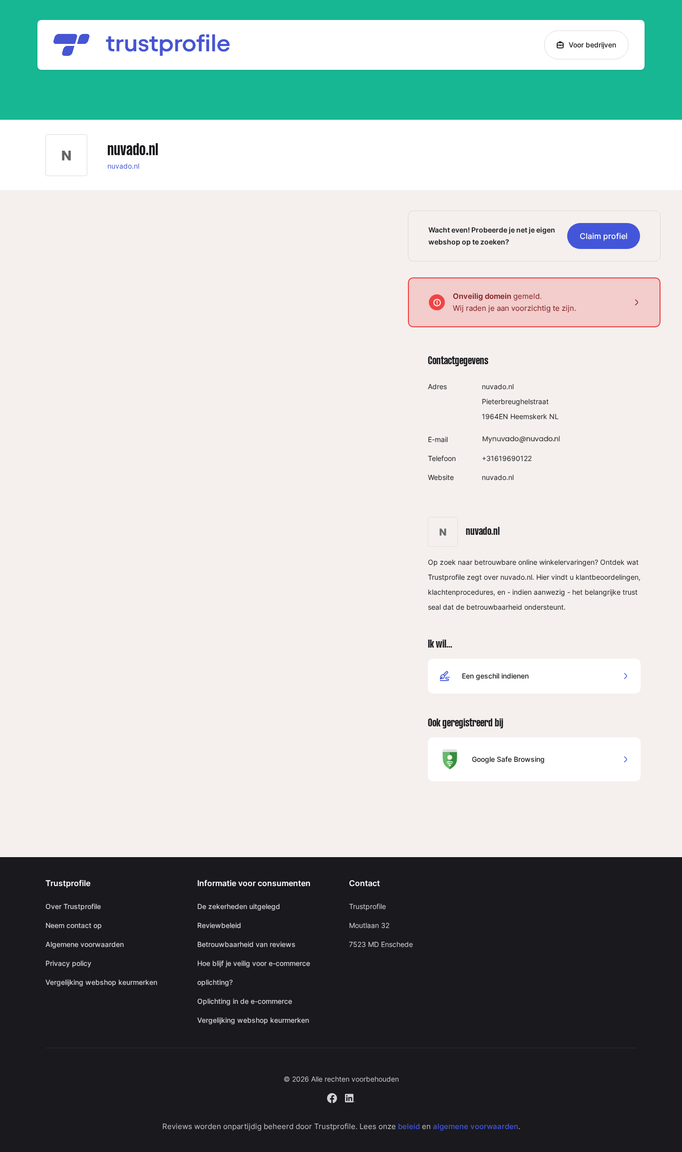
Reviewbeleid (219, 925)
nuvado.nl (123, 166)
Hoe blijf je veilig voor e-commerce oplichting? (253, 972)
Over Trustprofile (73, 906)
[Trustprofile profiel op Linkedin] (350, 1097)
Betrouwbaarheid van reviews (246, 944)
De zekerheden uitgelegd (238, 906)
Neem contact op (73, 925)
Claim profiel (604, 236)
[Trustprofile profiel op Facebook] (332, 1097)
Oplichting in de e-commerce (244, 1001)
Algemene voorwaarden (84, 944)
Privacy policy (68, 963)
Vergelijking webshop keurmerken (101, 982)
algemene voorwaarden (475, 1126)
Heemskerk (528, 416)
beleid (409, 1126)
